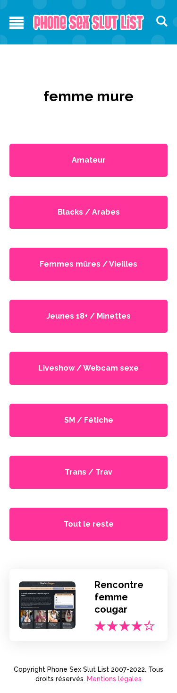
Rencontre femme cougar (118, 597)
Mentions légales (114, 679)
